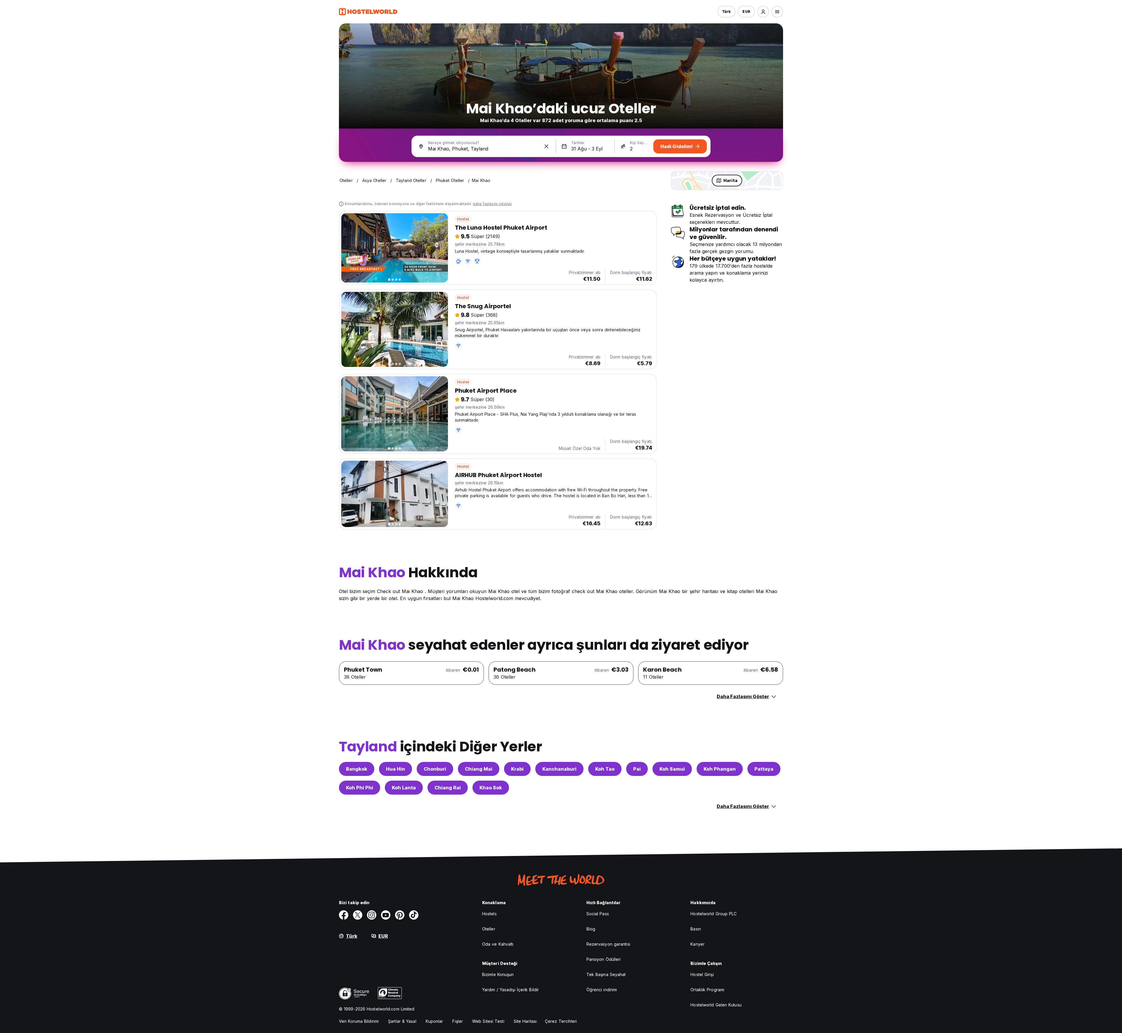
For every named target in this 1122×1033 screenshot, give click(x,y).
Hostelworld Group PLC (713, 913)
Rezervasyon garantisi (608, 944)
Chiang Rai (447, 788)
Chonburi (435, 769)
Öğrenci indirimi (601, 989)
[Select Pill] (763, 12)
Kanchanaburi (559, 769)
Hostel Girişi (702, 974)
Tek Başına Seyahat (606, 974)
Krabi (517, 769)
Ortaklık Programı (707, 989)
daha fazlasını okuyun (492, 204)
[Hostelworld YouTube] (385, 915)
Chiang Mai (478, 769)
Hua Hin (395, 769)
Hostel (463, 219)
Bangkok (356, 769)
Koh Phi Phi (359, 788)
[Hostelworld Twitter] (357, 915)
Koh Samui (672, 769)
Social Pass (597, 913)
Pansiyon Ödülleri (603, 959)
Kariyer (697, 944)
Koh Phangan (720, 769)
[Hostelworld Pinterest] (399, 915)
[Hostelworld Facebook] (343, 915)
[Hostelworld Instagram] (371, 915)
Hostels (489, 913)
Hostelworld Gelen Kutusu (715, 1004)
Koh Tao (604, 769)
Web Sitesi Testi (488, 1021)
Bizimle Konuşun (498, 974)
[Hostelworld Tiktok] (413, 915)
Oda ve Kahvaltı (498, 944)
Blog (590, 928)
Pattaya (763, 769)
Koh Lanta (404, 788)
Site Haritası (525, 1021)
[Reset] (546, 146)
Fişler (457, 1021)
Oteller (488, 928)
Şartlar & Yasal (402, 1021)
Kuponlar (434, 1021)
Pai (637, 769)
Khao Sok (490, 788)
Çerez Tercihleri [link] (561, 1021)
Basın (695, 928)
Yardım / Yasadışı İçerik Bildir (510, 989)
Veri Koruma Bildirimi (359, 1021)
